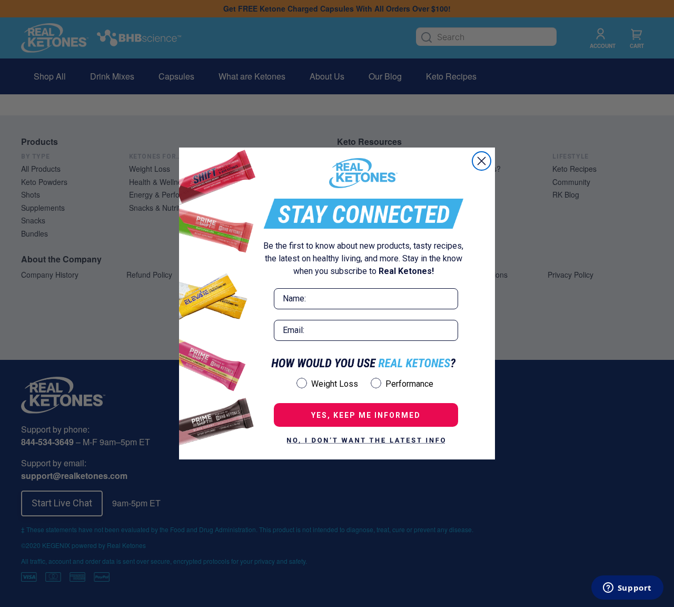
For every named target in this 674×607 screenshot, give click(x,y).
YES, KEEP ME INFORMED (366, 415)
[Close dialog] (481, 161)
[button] (366, 440)
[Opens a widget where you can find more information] (627, 588)
